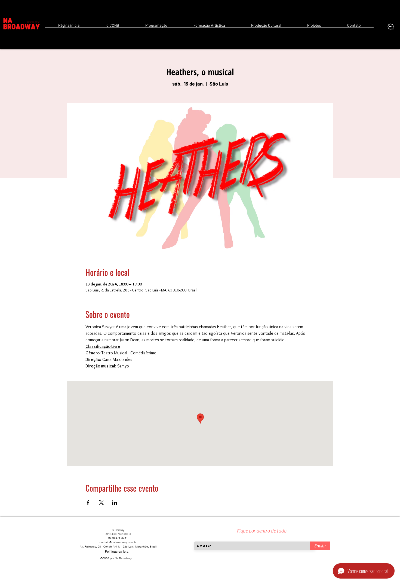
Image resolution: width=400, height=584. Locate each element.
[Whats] (390, 26)
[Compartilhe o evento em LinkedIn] (114, 502)
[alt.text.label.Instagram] (382, 26)
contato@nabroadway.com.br (118, 542)
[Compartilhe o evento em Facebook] (88, 502)
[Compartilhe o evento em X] (101, 502)
